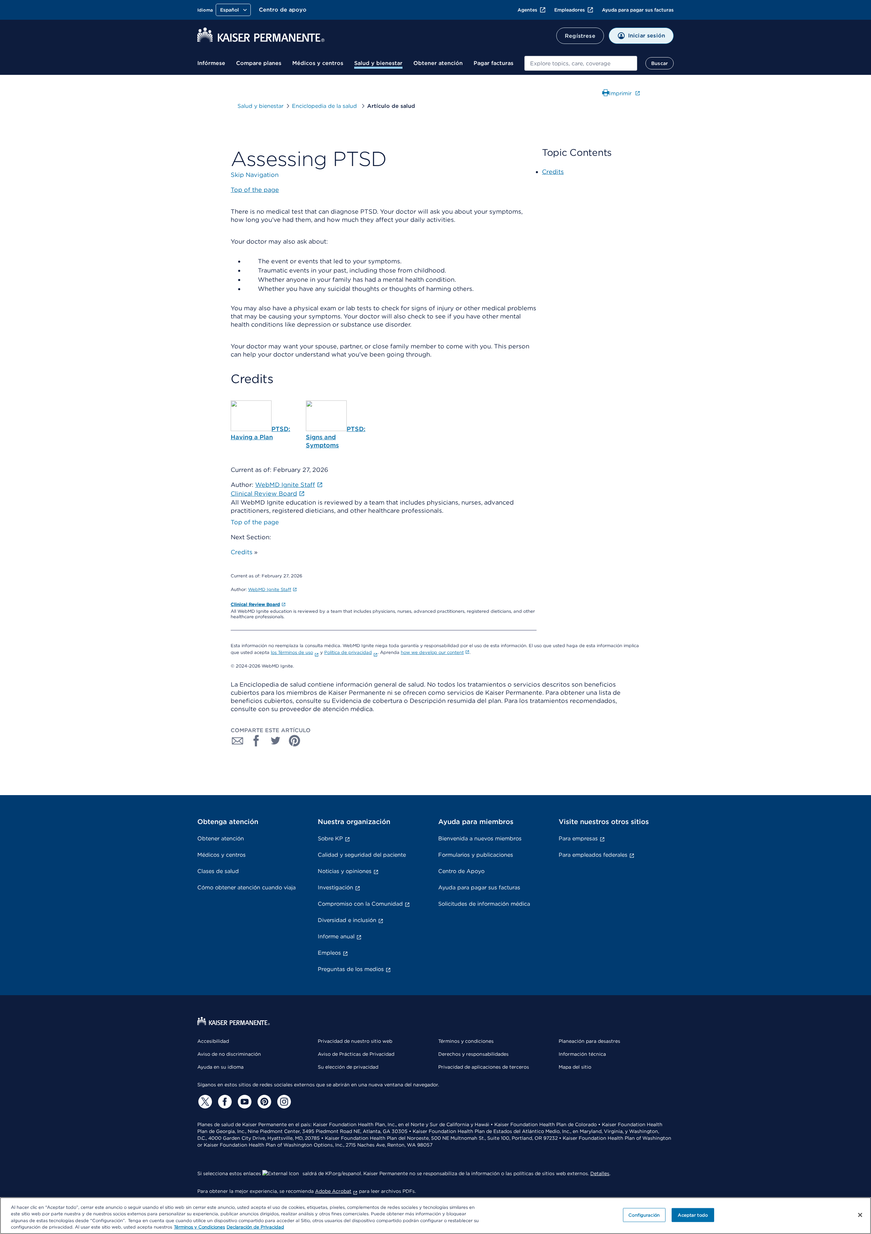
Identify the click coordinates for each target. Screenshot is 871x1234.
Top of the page (255, 522)
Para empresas (578, 838)
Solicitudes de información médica (484, 904)
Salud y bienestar (378, 63)
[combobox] (580, 63)
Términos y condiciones (466, 1041)
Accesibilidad (213, 1041)
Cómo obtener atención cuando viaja (246, 887)
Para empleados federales (593, 855)
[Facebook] (224, 1101)
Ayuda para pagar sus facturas (638, 10)
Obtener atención (438, 63)
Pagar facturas (493, 63)
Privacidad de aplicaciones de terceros (483, 1067)
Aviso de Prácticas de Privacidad (356, 1054)
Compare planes (258, 63)
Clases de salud (218, 871)
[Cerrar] (860, 1214)
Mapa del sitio (575, 1067)
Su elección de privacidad (348, 1067)
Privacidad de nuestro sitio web (355, 1041)
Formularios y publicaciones (475, 855)
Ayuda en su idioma (220, 1067)
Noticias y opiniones (345, 871)
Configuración (644, 1215)
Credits (241, 552)
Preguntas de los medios (351, 969)
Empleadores (569, 10)
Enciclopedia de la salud (325, 106)
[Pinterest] (263, 1101)
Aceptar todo (693, 1215)
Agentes (527, 10)
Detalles (599, 1173)
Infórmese (211, 63)
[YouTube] (243, 1101)
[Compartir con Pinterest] (294, 740)
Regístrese (580, 36)
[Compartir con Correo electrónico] (237, 740)
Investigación (335, 887)
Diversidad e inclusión (347, 920)
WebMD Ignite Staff (269, 589)
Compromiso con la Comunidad (360, 904)
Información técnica (582, 1054)
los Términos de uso (292, 652)
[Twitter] (204, 1101)
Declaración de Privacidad (255, 1227)
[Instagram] (283, 1101)
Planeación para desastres (589, 1041)
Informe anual (336, 936)
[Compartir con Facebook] (256, 740)
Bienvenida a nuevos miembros (480, 838)
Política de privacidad (348, 652)
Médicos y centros (317, 63)
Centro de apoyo (283, 9)
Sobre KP (330, 838)
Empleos (329, 953)
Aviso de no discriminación (229, 1054)
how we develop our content (432, 652)
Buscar (659, 63)
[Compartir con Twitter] (275, 740)
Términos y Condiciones (199, 1227)
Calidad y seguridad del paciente (362, 855)
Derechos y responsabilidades (473, 1054)
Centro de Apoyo (461, 871)
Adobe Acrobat (333, 1191)
